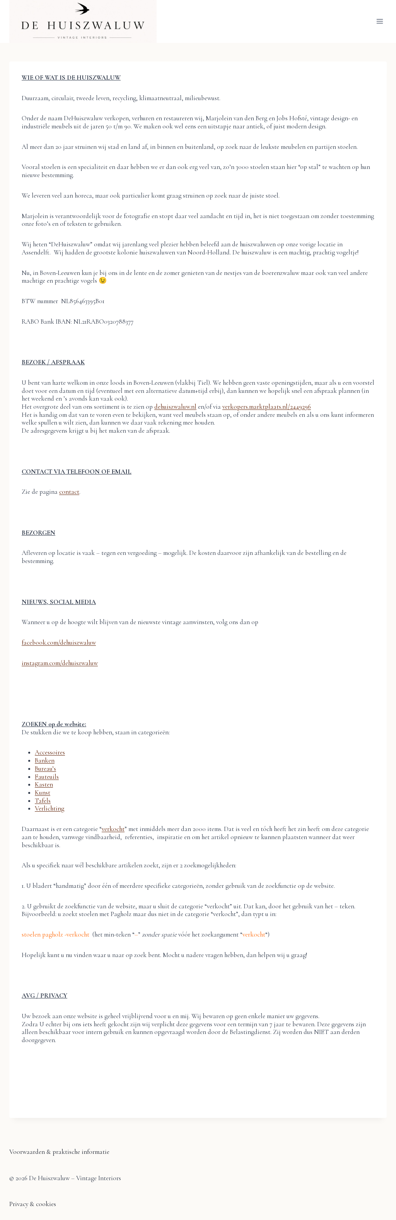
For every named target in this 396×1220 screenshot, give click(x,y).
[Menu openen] (379, 21)
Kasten (44, 784)
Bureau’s (45, 768)
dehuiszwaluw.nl (175, 407)
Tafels (43, 801)
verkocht (113, 829)
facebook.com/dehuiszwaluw (59, 642)
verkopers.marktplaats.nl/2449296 (266, 407)
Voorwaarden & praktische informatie (59, 1152)
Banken (45, 760)
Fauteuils (47, 777)
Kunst (42, 792)
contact (69, 492)
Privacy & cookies (32, 1204)
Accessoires (50, 752)
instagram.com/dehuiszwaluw (60, 663)
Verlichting (49, 808)
